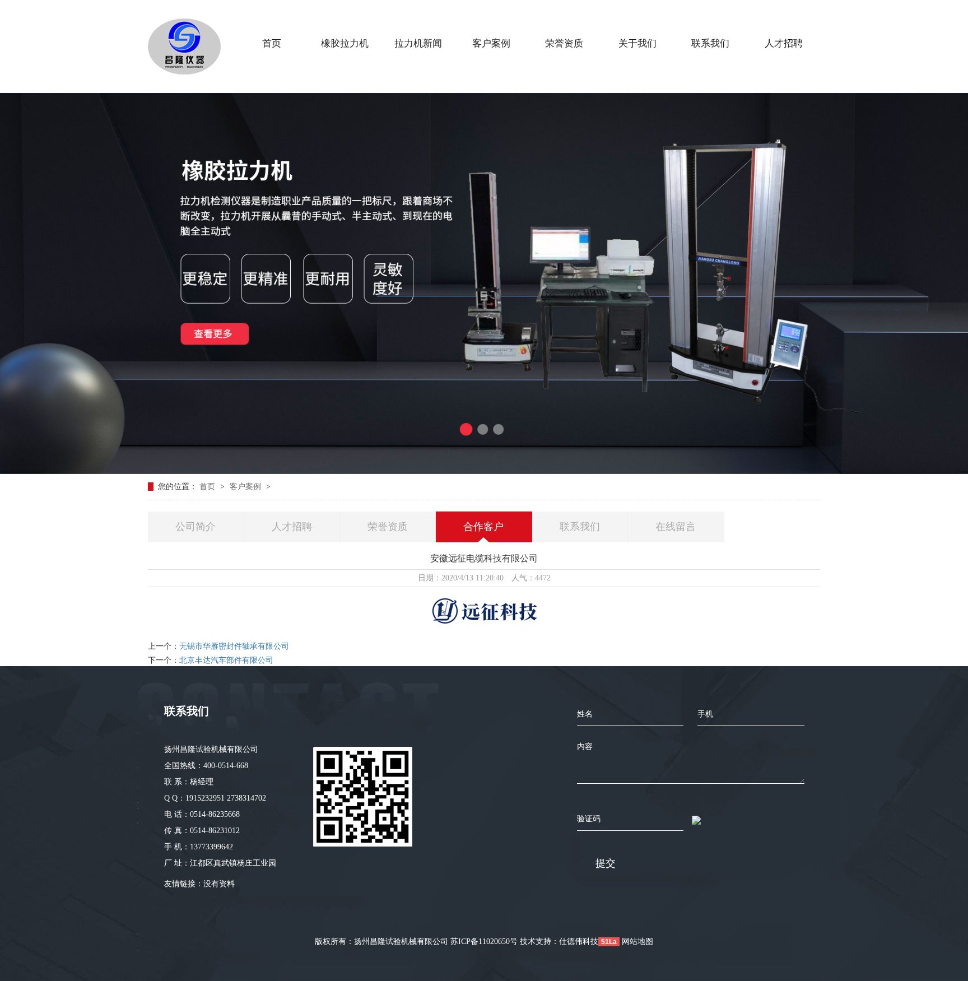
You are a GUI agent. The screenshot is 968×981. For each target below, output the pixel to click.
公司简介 (195, 526)
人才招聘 (292, 526)
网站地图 (637, 941)
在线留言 (675, 526)
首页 (208, 486)
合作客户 (483, 526)
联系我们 (580, 526)
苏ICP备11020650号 (484, 941)
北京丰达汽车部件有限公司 (226, 660)
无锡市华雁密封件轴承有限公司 (234, 646)
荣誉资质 (387, 526)
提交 (605, 863)
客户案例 (246, 486)
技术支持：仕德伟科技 (559, 941)
